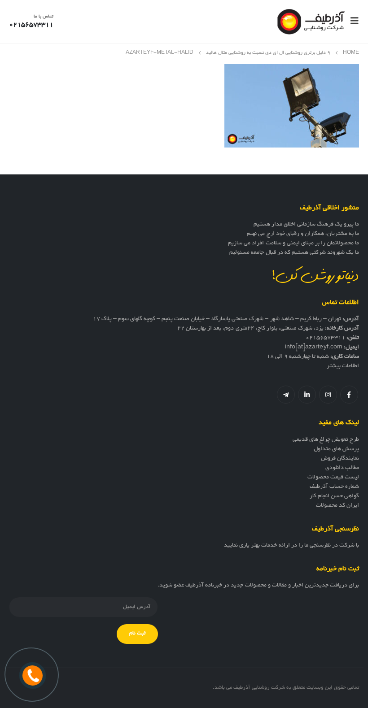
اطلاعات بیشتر (343, 366)
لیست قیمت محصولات (333, 477)
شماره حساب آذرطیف (334, 487)
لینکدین (307, 395)
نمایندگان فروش (340, 459)
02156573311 (325, 338)
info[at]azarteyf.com (313, 347)
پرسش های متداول (336, 449)
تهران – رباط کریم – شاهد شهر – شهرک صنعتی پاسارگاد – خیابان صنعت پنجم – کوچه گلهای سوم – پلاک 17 (217, 319)
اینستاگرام (328, 395)
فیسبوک (349, 395)
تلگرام (286, 395)
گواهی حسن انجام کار (334, 496)
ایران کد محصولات (337, 506)
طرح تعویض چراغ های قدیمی (326, 440)
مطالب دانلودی (342, 468)
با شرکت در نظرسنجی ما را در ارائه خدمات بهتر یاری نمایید (291, 546)
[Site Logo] (311, 22)
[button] (352, 21)
